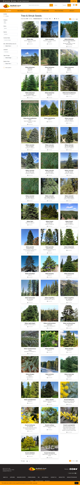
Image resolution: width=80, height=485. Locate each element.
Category (5, 19)
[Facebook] (70, 469)
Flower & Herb (45, 10)
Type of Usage (7, 55)
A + (71, 473)
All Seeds (8, 10)
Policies (31, 480)
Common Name (7, 37)
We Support (47, 480)
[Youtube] (74, 469)
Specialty (72, 10)
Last (77, 19)
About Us (5, 477)
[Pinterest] (72, 469)
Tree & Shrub (20, 10)
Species (5, 32)
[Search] (51, 5)
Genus (5, 26)
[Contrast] (75, 473)
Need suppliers (8, 67)
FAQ (38, 477)
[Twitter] (76, 469)
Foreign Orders (31, 477)
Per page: (23, 460)
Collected (6, 49)
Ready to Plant (7, 61)
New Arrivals (45, 477)
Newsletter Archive (72, 477)
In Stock (7, 16)
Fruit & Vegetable (59, 10)
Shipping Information (39, 480)
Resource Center (21, 477)
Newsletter (62, 477)
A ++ (73, 473)
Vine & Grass (32, 10)
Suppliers (12, 477)
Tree (5, 21)
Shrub (5, 22)
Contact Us (53, 477)
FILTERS (5, 14)
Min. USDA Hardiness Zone (9, 43)
